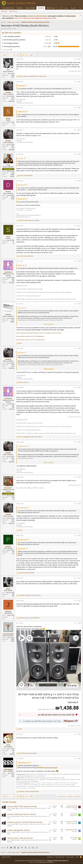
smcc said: (21, 308)
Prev (4, 55)
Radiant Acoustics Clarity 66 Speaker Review (25, 822)
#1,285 (79, 154)
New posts (4, 11)
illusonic (74, 839)
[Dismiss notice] (80, 16)
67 (27, 55)
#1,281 (79, 59)
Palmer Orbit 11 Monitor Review (20, 838)
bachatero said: (22, 507)
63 (14, 55)
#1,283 (79, 107)
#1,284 (79, 130)
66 (23, 55)
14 (10, 810)
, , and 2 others (29, 220)
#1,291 (79, 387)
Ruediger (74, 831)
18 (48, 824)
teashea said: (21, 111)
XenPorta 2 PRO (33, 862)
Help (77, 857)
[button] (56, 8)
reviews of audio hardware (37, 16)
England (12, 754)
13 (8, 810)
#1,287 (79, 226)
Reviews (20, 8)
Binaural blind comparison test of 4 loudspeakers (30, 336)
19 (8, 826)
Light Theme (7, 857)
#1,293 (79, 477)
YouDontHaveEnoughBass (71, 808)
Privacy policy (70, 857)
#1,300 (79, 758)
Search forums (13, 11)
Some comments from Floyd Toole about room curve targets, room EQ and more (38, 333)
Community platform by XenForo (31, 860)
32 (10, 842)
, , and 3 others (30, 437)
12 (49, 808)
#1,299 (79, 734)
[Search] (80, 8)
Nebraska (11, 101)
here (20, 18)
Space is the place (72, 823)
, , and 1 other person (33, 76)
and (25, 175)
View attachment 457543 (50, 767)
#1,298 (79, 623)
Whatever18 (73, 815)
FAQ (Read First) (8, 8)
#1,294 (79, 503)
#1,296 (79, 578)
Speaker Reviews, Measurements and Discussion (33, 808)
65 (20, 55)
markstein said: (22, 446)
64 (17, 55)
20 (10, 826)
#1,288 (79, 261)
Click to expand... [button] (49, 324)
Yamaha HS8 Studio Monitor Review (21, 814)
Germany (11, 283)
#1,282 (79, 81)
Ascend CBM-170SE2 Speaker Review (22, 806)
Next (31, 55)
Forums (41, 8)
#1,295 (79, 535)
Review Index (30, 8)
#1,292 (79, 442)
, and (26, 256)
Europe (12, 176)
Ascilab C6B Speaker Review (18, 830)
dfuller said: (21, 85)
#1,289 (79, 304)
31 (8, 842)
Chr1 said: (20, 158)
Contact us (50, 857)
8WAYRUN (51, 862)
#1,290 (79, 348)
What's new (51, 8)
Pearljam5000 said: (23, 762)
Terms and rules (60, 857)
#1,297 (79, 600)
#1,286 (79, 181)
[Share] (75, 59)
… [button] (11, 55)
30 (50, 840)
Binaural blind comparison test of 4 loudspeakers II (30, 340)
